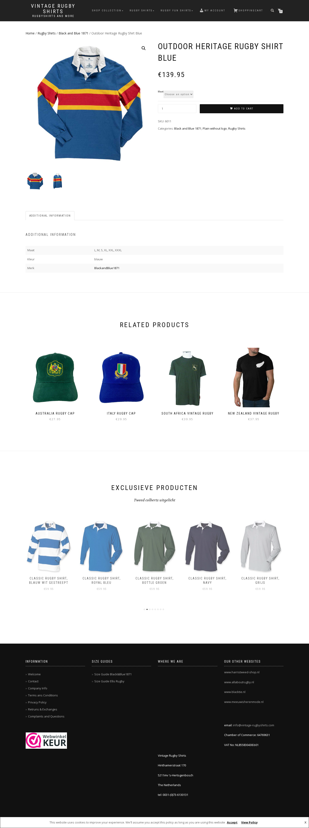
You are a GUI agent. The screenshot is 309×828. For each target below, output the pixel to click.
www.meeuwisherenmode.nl (244, 702)
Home (30, 33)
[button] (144, 48)
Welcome (34, 674)
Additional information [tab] (50, 215)
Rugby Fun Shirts (176, 10)
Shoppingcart (251, 10)
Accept (232, 822)
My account (214, 10)
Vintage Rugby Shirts (53, 8)
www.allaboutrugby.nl (239, 682)
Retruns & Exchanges (42, 709)
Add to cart (243, 108)
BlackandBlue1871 (106, 268)
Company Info (37, 688)
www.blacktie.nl (234, 692)
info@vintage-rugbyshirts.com (253, 725)
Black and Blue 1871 (73, 33)
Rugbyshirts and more (53, 16)
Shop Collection (106, 10)
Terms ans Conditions (43, 695)
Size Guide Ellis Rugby (109, 681)
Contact (33, 681)
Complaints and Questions (46, 716)
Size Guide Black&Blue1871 (113, 674)
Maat (161, 92)
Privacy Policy (37, 702)
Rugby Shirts (141, 10)
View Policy (249, 822)
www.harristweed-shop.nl (241, 672)
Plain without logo (215, 128)
